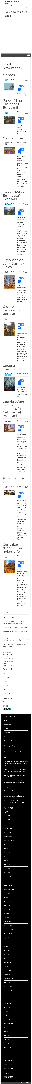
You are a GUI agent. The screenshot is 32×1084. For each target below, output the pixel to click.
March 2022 (7, 913)
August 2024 (7, 844)
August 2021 (7, 942)
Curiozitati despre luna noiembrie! (12, 548)
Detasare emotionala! (10, 791)
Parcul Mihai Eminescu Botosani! (13, 103)
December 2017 (8, 1011)
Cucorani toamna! (10, 367)
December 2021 (8, 926)
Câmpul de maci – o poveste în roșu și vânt (15, 627)
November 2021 (8, 930)
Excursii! (5, 681)
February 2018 (8, 1003)
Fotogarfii (5, 685)
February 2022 (8, 917)
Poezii (6, 113)
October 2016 (8, 1064)
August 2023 (7, 856)
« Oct (4, 665)
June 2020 (7, 983)
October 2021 (8, 934)
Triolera (6, 3)
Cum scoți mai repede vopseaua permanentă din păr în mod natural (14, 796)
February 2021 (8, 966)
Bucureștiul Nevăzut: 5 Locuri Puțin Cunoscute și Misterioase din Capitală (15, 801)
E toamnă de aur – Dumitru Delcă (14, 263)
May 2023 (7, 869)
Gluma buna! (13, 138)
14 (12, 658)
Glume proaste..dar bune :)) (12, 310)
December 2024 (8, 836)
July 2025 (6, 812)
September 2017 (9, 1023)
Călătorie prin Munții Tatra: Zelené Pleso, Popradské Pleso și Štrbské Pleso (14, 622)
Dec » (10, 665)
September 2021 (9, 938)
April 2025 (7, 824)
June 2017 (7, 1035)
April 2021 (7, 958)
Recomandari (6, 693)
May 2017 (7, 1040)
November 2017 (8, 1015)
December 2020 (8, 974)
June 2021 (7, 950)
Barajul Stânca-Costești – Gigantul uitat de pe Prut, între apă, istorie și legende (16, 639)
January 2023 (7, 877)
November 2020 (8, 978)
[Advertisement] (16, 36)
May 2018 (7, 999)
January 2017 (7, 1052)
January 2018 (7, 1007)
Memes (9, 75)
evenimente (6, 677)
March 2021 (7, 962)
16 (5, 660)
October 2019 (8, 995)
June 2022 (7, 901)
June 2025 (7, 816)
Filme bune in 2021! (14, 480)
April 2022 (7, 909)
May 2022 (7, 905)
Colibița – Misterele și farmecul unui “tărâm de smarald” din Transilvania (14, 782)
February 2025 (8, 828)
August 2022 (7, 893)
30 (5, 663)
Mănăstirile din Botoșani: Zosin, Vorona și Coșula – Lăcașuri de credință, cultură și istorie (15, 633)
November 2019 (8, 991)
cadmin (8, 79)
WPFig (27, 1082)
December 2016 (8, 1056)
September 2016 (9, 1068)
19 (9, 660)
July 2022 (6, 897)
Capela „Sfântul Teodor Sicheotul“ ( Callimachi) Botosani (15, 409)
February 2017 (8, 1048)
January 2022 (7, 921)
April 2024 (7, 852)
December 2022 (8, 881)
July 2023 (6, 860)
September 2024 (9, 840)
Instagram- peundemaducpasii (13, 5)
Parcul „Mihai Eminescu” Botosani (13, 195)
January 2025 (7, 832)
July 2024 (6, 848)
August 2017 (7, 1027)
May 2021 (7, 954)
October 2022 (8, 885)
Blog (6, 80)
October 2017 (8, 1019)
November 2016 (8, 1060)
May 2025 (7, 820)
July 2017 (6, 1031)
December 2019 (8, 987)
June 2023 (7, 865)
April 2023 (7, 873)
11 (7, 658)
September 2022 (9, 889)
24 (6, 662)
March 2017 (7, 1044)
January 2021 (7, 970)
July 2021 (6, 946)
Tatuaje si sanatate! (9, 787)
